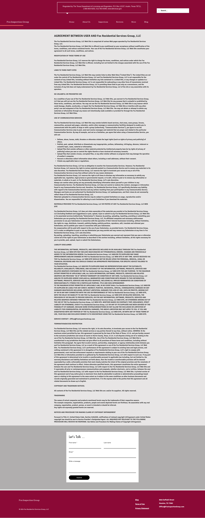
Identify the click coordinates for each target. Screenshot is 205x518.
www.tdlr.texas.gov (115, 9)
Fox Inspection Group (18, 22)
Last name (107, 442)
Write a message (74, 461)
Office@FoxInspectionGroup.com (82, 319)
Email (71, 452)
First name (73, 442)
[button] (136, 22)
